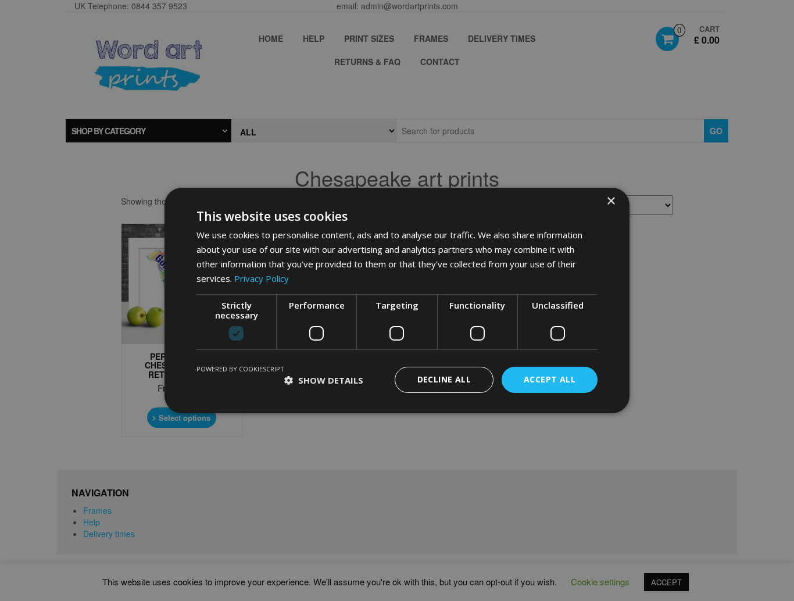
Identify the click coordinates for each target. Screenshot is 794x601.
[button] (323, 380)
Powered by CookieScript (240, 368)
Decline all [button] (444, 379)
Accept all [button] (549, 379)
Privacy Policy (261, 278)
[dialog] (397, 300)
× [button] (610, 201)
